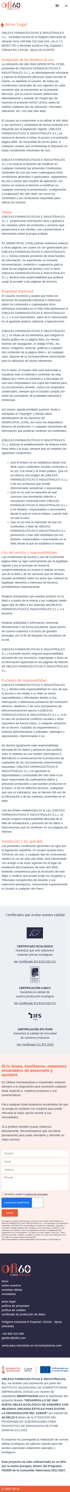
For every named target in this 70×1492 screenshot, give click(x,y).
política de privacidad (37, 1194)
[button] (57, 5)
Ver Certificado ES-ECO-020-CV (35, 1003)
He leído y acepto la (26, 1194)
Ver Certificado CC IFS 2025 (35, 1044)
